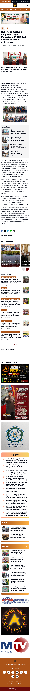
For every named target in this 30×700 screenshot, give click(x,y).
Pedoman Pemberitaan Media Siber (15, 684)
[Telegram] (8, 231)
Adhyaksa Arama (7, 321)
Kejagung (9, 9)
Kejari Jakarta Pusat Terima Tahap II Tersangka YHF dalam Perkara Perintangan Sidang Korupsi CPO (16, 472)
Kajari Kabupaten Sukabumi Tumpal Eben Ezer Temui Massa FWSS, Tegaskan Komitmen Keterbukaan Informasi (11, 281)
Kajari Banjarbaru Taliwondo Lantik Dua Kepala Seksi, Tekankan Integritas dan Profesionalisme (17, 139)
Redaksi (11, 681)
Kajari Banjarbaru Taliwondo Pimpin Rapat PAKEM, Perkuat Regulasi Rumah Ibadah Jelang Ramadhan (17, 131)
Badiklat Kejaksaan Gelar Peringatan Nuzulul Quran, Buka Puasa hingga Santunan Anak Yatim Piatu (18, 528)
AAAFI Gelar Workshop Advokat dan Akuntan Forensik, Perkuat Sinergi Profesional (15, 490)
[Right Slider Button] (28, 9)
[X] (5, 231)
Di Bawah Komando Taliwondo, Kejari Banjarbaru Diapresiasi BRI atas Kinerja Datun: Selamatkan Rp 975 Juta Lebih (18, 146)
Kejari (21, 9)
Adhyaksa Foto (17, 689)
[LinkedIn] (12, 676)
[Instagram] (12, 672)
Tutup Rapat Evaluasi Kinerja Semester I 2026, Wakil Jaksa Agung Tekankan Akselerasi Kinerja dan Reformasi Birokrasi (16, 478)
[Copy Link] (14, 231)
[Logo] (15, 661)
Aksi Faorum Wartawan (8, 277)
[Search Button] (27, 5)
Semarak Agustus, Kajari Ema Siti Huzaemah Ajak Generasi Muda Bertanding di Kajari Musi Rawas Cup (11, 336)
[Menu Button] (2, 5)
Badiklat (4, 288)
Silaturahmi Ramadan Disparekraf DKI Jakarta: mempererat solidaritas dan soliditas (17, 536)
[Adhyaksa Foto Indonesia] (15, 5)
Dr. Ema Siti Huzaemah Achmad (11, 299)
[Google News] (21, 672)
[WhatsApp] (11, 231)
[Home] (2, 28)
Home (2, 9)
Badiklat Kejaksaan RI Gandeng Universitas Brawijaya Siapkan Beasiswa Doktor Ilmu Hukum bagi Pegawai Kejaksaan (11, 314)
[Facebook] (2, 231)
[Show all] (27, 523)
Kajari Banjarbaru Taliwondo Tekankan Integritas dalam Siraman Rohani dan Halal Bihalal (18, 153)
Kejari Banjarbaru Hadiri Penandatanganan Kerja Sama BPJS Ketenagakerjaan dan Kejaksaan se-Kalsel (10, 263)
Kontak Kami (17, 681)
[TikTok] (25, 672)
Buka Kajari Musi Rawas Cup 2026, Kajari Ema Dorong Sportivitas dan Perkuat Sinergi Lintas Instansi (11, 303)
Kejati (16, 9)
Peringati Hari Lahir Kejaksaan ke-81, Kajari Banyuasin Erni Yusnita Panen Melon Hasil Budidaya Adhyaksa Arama (10, 325)
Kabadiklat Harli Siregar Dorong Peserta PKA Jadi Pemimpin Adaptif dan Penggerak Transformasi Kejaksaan (15, 466)
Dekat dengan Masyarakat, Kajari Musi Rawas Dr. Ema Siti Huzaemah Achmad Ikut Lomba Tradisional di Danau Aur (16, 513)
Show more (15, 344)
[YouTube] (17, 672)
